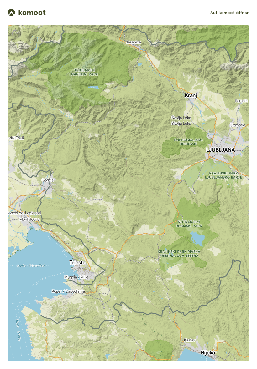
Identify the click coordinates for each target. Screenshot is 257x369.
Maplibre (186, 359)
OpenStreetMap (226, 359)
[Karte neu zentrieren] (234, 55)
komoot (199, 359)
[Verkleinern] (234, 80)
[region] (128, 193)
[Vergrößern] (234, 69)
